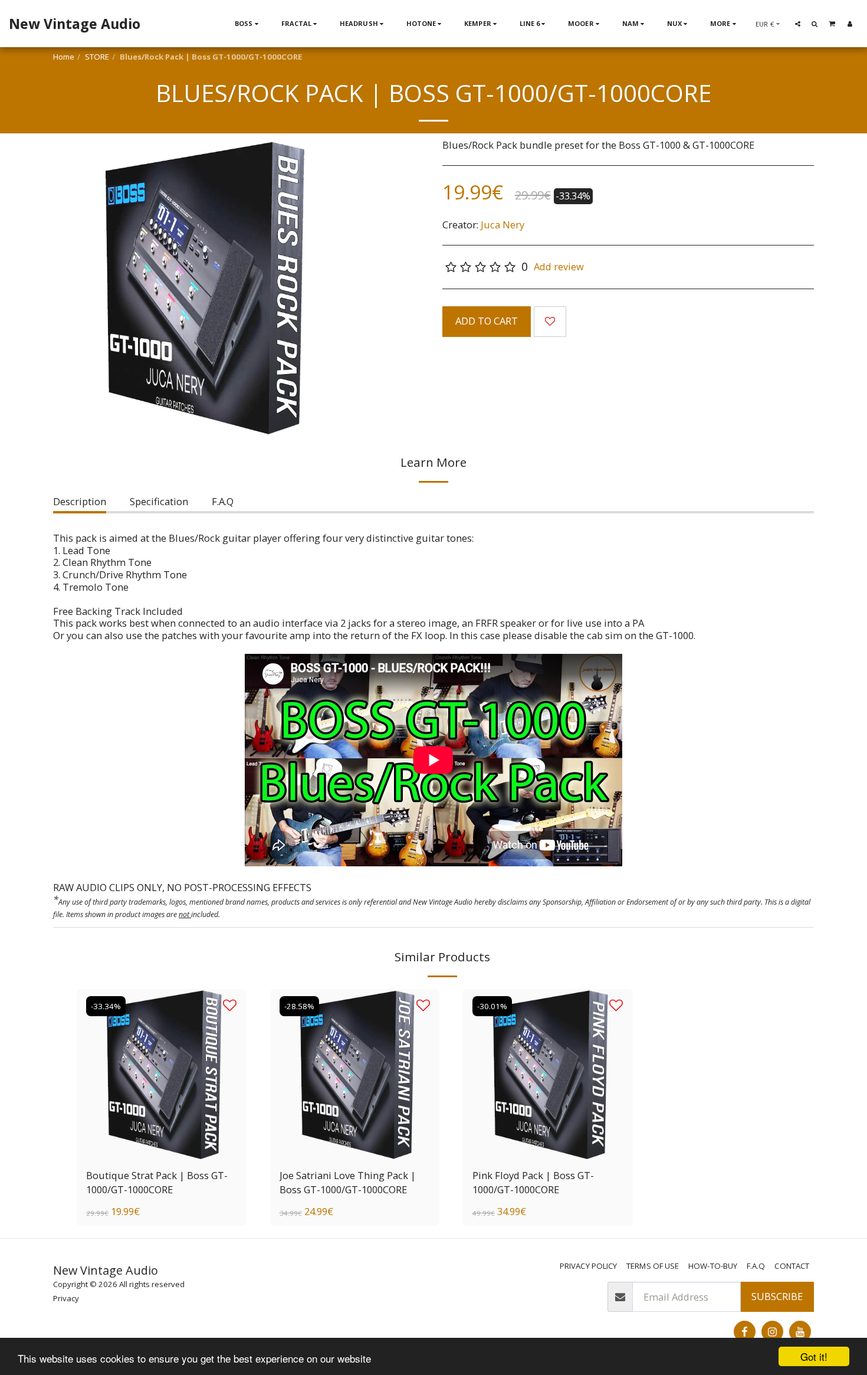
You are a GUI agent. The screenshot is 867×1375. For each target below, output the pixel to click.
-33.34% (106, 1006)
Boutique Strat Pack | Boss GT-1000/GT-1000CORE (157, 1182)
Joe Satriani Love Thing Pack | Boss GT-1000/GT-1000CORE (348, 1182)
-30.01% (492, 1006)
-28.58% (299, 1006)
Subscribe (777, 1296)
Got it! (813, 1356)
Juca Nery (502, 224)
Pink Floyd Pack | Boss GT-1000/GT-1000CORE (533, 1182)
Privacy (66, 1298)
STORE (97, 56)
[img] (162, 1074)
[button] (798, 23)
